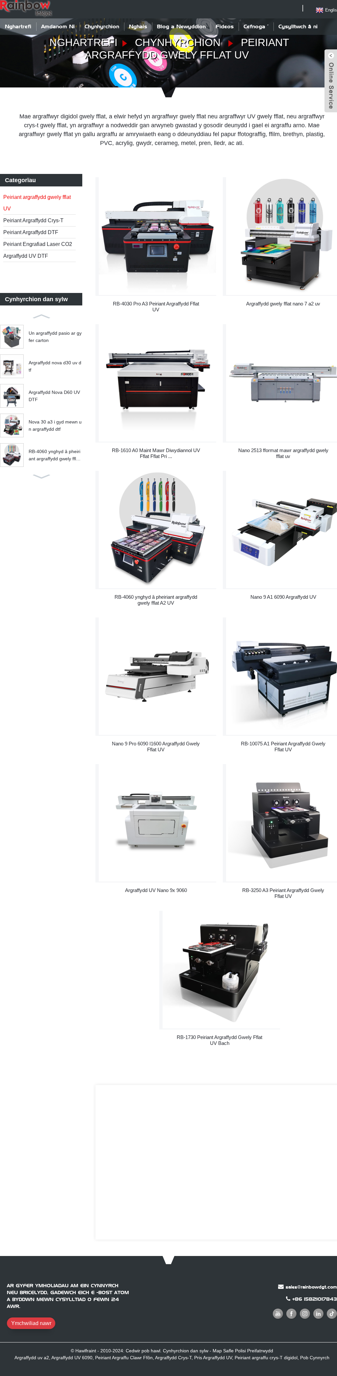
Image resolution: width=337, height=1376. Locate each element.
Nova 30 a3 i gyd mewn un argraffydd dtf (55, 425)
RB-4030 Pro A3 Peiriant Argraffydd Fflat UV (156, 306)
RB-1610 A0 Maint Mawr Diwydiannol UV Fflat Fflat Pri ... (156, 453)
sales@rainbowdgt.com (311, 1287)
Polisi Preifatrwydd (254, 1350)
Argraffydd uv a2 (31, 1357)
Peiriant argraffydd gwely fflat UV (37, 202)
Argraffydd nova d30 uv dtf (55, 366)
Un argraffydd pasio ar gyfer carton (55, 336)
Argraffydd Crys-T (173, 1357)
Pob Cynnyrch (314, 1357)
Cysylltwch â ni (298, 26)
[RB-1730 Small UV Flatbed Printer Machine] (221, 969)
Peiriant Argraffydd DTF (30, 232)
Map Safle (223, 1350)
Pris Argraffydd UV (213, 1357)
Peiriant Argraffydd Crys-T (33, 220)
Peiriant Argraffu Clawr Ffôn (124, 1357)
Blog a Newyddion (181, 26)
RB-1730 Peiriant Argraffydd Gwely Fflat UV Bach (219, 1040)
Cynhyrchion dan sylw (185, 1350)
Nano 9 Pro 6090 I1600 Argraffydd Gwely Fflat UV (156, 746)
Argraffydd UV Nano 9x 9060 (156, 890)
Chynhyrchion (102, 26)
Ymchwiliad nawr (31, 1323)
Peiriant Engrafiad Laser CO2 (37, 244)
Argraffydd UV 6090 (71, 1357)
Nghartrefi (18, 26)
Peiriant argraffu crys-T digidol (266, 1357)
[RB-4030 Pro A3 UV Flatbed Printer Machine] (157, 236)
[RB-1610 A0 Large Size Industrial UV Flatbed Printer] (157, 383)
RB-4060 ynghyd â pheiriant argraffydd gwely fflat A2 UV (54, 456)
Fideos (225, 26)
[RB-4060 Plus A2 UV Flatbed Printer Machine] (157, 529)
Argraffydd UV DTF (25, 256)
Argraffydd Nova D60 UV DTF (54, 396)
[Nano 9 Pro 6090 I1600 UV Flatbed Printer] (157, 676)
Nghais (138, 26)
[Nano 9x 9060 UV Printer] (157, 822)
